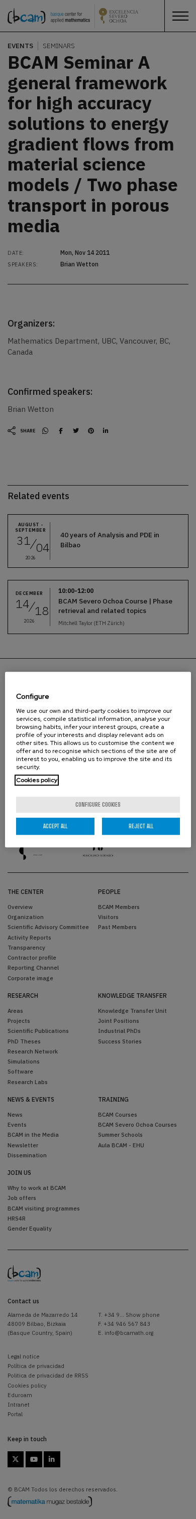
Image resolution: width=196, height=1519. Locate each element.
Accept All (55, 826)
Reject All (141, 826)
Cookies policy (36, 780)
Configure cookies (98, 804)
